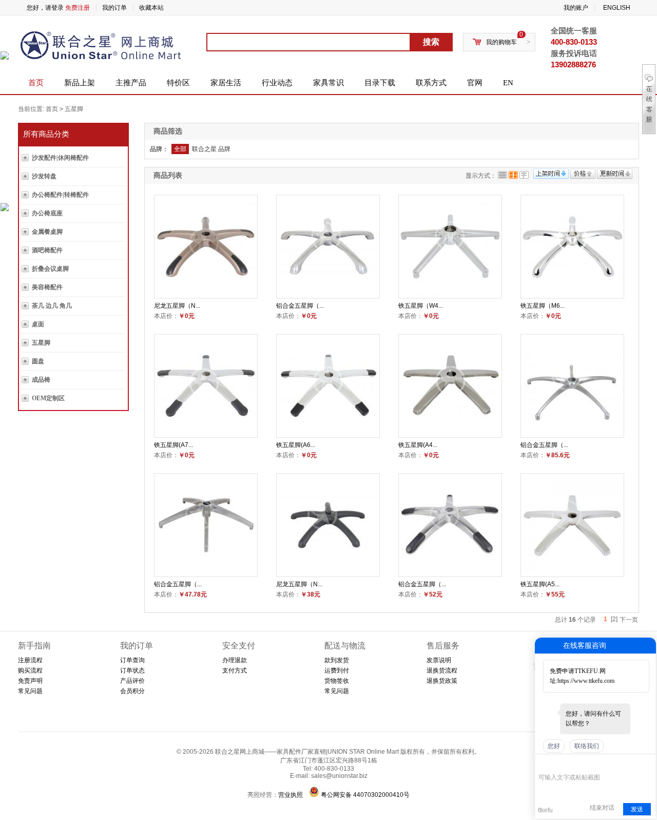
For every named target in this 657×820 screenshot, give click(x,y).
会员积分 (132, 691)
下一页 (629, 619)
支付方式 (234, 670)
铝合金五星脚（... (300, 305)
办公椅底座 (47, 213)
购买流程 (30, 670)
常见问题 (30, 691)
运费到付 (336, 670)
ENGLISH (616, 7)
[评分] (558, 763)
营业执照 (290, 794)
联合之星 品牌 (211, 149)
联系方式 (431, 83)
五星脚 (74, 109)
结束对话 (602, 807)
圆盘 (38, 361)
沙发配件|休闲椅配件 (60, 157)
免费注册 (77, 7)
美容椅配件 (47, 287)
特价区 (178, 83)
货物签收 (336, 680)
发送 (637, 809)
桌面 (38, 324)
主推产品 (130, 83)
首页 (36, 83)
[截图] (585, 762)
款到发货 (336, 660)
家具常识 (328, 83)
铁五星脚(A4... (417, 445)
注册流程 (30, 660)
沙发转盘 (44, 176)
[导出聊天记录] (647, 762)
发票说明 (439, 660)
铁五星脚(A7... (173, 445)
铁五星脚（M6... (542, 305)
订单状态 (132, 670)
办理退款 (234, 660)
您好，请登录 (45, 7)
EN (508, 83)
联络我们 (586, 746)
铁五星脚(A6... (295, 445)
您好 (554, 746)
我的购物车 (501, 42)
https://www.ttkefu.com (585, 680)
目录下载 (379, 83)
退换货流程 (442, 670)
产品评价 (132, 680)
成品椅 (41, 379)
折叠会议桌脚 (50, 268)
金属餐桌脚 (47, 231)
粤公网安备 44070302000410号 (365, 794)
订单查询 (132, 660)
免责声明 (30, 680)
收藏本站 (151, 7)
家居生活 (225, 83)
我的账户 (576, 7)
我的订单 (114, 7)
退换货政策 (442, 680)
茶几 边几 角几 (52, 305)
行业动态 (277, 83)
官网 (474, 83)
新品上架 (79, 83)
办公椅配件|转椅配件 (60, 194)
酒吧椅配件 (47, 250)
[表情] (543, 762)
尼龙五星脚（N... (177, 305)
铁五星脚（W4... (420, 305)
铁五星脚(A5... (539, 584)
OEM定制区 (48, 398)
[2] (614, 619)
